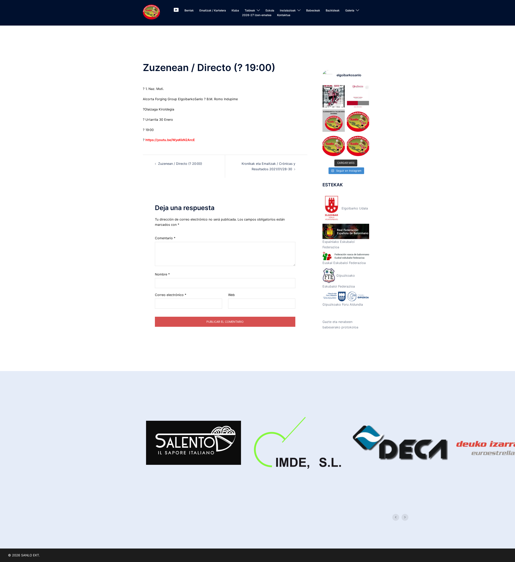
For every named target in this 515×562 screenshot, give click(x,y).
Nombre (162, 274)
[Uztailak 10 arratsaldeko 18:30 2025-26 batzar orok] (358, 120)
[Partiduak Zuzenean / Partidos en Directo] (176, 10)
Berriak (189, 10)
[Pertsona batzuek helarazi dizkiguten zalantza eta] (333, 120)
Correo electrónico (170, 295)
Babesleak (313, 10)
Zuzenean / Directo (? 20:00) (180, 164)
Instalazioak (288, 10)
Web (231, 295)
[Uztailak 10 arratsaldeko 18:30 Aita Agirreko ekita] (358, 145)
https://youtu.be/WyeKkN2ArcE (170, 140)
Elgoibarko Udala (354, 208)
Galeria (349, 10)
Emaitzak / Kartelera (212, 10)
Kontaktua (283, 15)
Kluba (235, 10)
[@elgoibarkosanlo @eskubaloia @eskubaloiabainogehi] (358, 96)
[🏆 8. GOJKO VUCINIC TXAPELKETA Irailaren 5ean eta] (333, 96)
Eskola (270, 10)
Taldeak (250, 10)
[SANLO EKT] (151, 12)
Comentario (165, 238)
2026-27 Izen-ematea (256, 15)
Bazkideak (333, 10)
